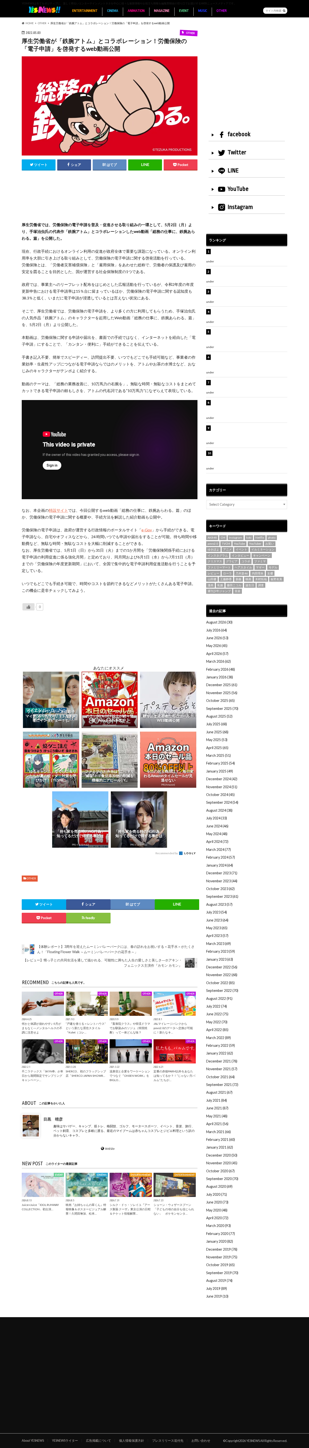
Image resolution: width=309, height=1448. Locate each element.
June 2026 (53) (217, 638)
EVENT (184, 11)
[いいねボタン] (28, 606)
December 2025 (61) (221, 685)
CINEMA (112, 11)
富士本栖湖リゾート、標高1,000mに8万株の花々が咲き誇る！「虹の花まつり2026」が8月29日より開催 (250, 362)
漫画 (210, 585)
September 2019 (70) (222, 1273)
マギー (260, 567)
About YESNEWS (33, 1440)
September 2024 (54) (222, 802)
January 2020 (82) (219, 1241)
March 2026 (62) (218, 661)
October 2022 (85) (220, 983)
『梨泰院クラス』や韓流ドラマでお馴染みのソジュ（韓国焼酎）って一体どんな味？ (130, 1028)
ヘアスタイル (243, 567)
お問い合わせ (200, 1440)
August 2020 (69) (219, 1186)
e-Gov (146, 529)
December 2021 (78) (221, 1061)
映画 (248, 579)
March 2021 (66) (218, 1132)
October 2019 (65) (220, 1265)
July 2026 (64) (216, 630)
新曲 (238, 579)
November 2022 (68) (221, 975)
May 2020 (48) (216, 1210)
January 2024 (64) (219, 865)
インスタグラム (218, 555)
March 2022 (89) (218, 1038)
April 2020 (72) (217, 1218)
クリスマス (215, 561)
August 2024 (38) (219, 810)
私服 (220, 585)
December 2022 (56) (221, 967)
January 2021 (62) (219, 1147)
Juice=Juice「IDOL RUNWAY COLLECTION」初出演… (40, 1207)
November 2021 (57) (221, 1069)
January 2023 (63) (219, 959)
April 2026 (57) (217, 654)
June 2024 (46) (217, 826)
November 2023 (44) (221, 881)
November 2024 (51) (221, 787)
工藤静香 (226, 579)
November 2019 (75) (221, 1257)
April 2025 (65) (217, 748)
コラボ (245, 561)
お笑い (269, 543)
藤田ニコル (234, 585)
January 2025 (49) (219, 771)
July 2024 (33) (216, 818)
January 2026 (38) (219, 677)
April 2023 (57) (217, 936)
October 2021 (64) (220, 1077)
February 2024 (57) (220, 857)
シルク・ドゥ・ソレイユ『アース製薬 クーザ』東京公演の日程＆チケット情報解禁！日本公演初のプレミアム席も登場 (249, 408)
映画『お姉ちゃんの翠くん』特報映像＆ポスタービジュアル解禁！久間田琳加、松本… (86, 1209)
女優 (270, 573)
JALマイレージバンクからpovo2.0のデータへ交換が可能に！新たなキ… (173, 1028)
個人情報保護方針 (131, 1440)
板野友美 (276, 579)
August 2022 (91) (219, 998)
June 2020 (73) (217, 1202)
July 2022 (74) (216, 1006)
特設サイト (58, 510)
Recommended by (166, 853)
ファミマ (260, 561)
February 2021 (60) (220, 1139)
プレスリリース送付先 (167, 1440)
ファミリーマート (219, 567)
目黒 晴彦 (53, 1119)
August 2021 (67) (219, 1092)
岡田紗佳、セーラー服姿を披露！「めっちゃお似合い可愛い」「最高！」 (248, 254)
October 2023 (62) (220, 889)
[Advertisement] (109, 201)
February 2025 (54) (220, 763)
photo (271, 537)
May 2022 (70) (216, 1022)
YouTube (238, 189)
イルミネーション (262, 549)
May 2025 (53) (216, 740)
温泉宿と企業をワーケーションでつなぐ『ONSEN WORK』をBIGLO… (130, 1075)
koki (249, 537)
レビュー (213, 573)
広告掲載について (98, 1440)
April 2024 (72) (217, 841)
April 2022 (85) (217, 1030)
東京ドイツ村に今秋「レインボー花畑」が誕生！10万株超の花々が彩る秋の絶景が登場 (247, 294)
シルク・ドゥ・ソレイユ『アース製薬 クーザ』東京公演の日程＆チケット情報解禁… (130, 1209)
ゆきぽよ (213, 549)
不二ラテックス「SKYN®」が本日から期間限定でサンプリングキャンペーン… (42, 1075)
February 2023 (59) (220, 951)
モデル (273, 567)
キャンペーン (261, 555)
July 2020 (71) (216, 1194)
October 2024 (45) (220, 795)
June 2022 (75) (217, 1014)
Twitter (237, 152)
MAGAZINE (161, 11)
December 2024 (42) (221, 779)
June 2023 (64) (217, 920)
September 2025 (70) (222, 708)
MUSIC (202, 11)
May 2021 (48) (216, 1116)
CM (223, 537)
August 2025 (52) (219, 716)
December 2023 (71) (221, 873)
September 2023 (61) (222, 896)
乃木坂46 (242, 573)
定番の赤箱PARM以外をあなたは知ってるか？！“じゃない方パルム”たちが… (174, 1075)
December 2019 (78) (221, 1249)
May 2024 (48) (216, 834)
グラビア (232, 561)
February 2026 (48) (220, 669)
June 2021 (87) (217, 1108)
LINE (233, 170)
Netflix (259, 537)
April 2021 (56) (217, 1124)
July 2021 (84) (216, 1100)
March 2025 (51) (218, 755)
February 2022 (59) (220, 1045)
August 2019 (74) (219, 1280)
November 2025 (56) (221, 693)
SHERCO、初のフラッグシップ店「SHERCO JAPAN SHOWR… (86, 1073)
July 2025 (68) (216, 724)
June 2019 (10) (217, 1296)
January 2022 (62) (219, 1053)
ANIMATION (136, 11)
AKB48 (212, 537)
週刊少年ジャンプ (219, 591)
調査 (261, 585)
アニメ (227, 549)
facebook (239, 134)
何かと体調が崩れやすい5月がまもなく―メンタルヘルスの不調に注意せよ (42, 1028)
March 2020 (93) (218, 1226)
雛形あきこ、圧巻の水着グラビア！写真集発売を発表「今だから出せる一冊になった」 (248, 274)
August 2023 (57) (219, 904)
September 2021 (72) (222, 1085)
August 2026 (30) (219, 622)
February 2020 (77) (220, 1234)
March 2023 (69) (218, 944)
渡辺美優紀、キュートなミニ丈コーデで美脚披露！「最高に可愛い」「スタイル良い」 (248, 385)
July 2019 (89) (216, 1288)
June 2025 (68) (217, 732)
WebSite (110, 1148)
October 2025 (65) (220, 700)
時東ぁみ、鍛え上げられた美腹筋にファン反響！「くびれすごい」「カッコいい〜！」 (247, 314)
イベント (241, 549)
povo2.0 (213, 543)
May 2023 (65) (216, 928)
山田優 (212, 579)
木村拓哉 (261, 579)
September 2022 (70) (222, 990)
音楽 (237, 591)
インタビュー (240, 555)
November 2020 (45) (221, 1163)
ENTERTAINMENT (85, 11)
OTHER (222, 11)
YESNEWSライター (65, 1440)
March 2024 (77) (218, 849)
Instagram (240, 207)
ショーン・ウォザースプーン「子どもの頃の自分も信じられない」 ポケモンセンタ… (174, 1209)
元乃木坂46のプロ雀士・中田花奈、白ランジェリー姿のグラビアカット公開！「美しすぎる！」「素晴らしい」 (249, 458)
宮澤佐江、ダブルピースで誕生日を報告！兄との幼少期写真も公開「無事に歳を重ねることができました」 (248, 433)
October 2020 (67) (220, 1171)
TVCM (226, 543)
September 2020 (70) (222, 1179)
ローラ (227, 573)
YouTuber (255, 543)
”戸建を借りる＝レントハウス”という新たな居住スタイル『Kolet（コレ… (86, 1028)
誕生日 (250, 585)
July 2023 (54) (216, 912)
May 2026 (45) (216, 646)
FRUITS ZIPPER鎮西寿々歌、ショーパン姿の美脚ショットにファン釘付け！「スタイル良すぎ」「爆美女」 (249, 337)
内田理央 (257, 573)
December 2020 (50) (221, 1155)
